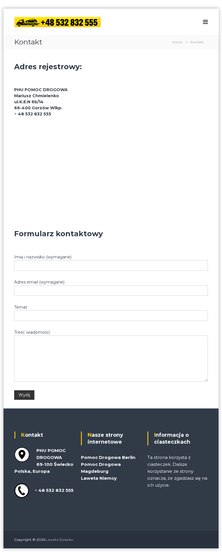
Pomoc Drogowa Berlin (108, 457)
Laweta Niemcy (99, 478)
